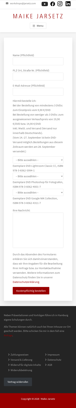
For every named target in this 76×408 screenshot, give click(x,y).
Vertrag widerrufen (18, 381)
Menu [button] (40, 25)
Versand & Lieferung (21, 359)
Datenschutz (54, 359)
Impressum (54, 354)
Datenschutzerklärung (26, 282)
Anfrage (8, 335)
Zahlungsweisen (19, 354)
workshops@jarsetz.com (23, 3)
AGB (50, 364)
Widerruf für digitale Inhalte (26, 364)
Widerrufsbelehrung (21, 370)
